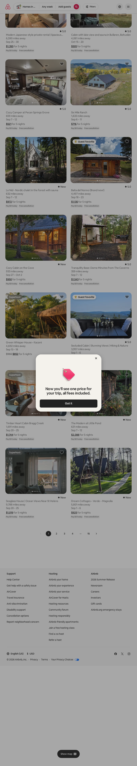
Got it (68, 403)
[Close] (96, 358)
